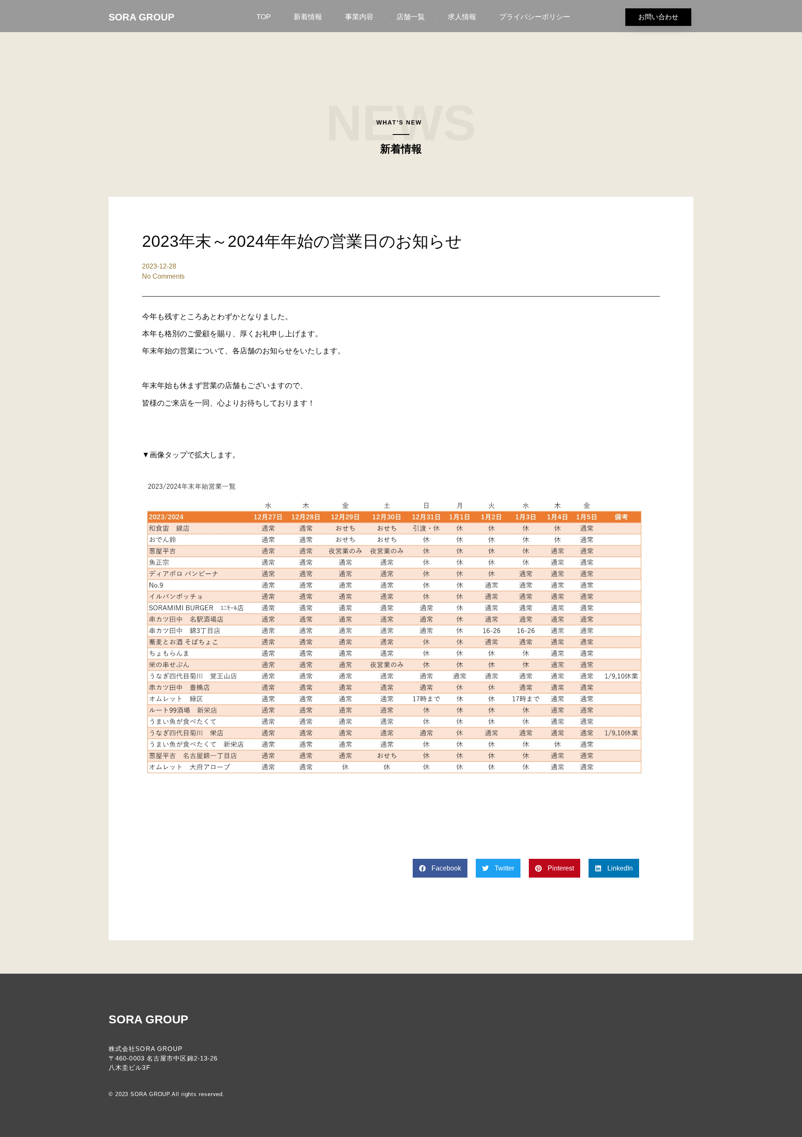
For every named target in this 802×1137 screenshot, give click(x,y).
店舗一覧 (410, 17)
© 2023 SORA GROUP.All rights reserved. (167, 1094)
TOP (263, 17)
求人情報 (462, 17)
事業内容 (359, 17)
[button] (440, 868)
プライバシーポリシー (534, 17)
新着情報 (308, 17)
